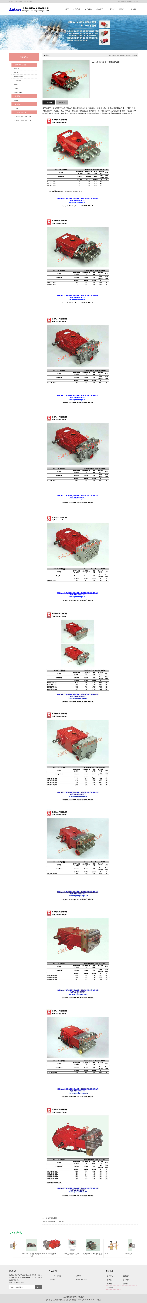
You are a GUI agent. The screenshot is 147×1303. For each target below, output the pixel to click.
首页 (67, 9)
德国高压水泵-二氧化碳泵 (56, 1221)
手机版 (99, 1300)
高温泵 (16, 84)
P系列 (16, 73)
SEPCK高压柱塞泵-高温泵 (52, 1254)
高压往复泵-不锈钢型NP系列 (74, 1254)
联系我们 (122, 9)
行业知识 (111, 9)
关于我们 (88, 9)
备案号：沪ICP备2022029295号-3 (83, 1300)
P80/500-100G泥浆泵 (31, 1254)
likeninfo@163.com (132, 1)
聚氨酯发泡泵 (18, 92)
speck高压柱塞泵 (21, 65)
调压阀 (17, 96)
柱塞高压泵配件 (20, 112)
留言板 (133, 9)
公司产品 (76, 9)
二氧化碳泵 (17, 80)
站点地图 (110, 1287)
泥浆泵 (16, 88)
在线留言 (62, 102)
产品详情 (48, 102)
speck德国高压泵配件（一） (22, 116)
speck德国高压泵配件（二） (22, 120)
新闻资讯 (99, 9)
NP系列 (16, 69)
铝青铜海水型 (18, 76)
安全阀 (17, 104)
